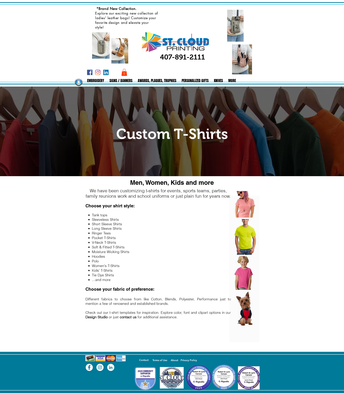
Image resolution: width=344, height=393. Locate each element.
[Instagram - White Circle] (100, 367)
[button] (124, 72)
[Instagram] (98, 72)
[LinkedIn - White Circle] (110, 367)
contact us (128, 317)
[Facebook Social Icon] (89, 72)
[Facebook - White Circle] (89, 367)
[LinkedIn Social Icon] (106, 72)
